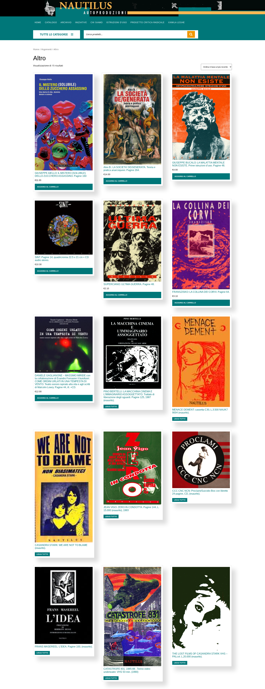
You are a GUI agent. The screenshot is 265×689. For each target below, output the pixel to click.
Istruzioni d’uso (116, 22)
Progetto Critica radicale (148, 22)
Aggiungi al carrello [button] (48, 187)
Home (38, 22)
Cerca (191, 34)
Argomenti (46, 49)
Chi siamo (97, 22)
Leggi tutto (111, 406)
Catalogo (51, 22)
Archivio (66, 22)
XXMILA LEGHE (176, 22)
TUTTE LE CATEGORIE (54, 34)
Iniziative (81, 22)
